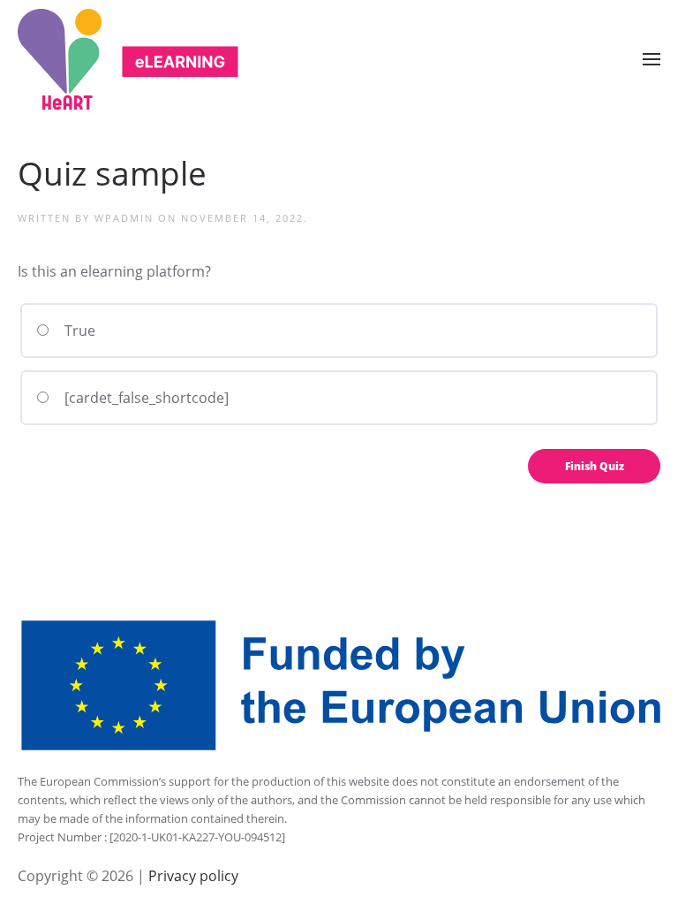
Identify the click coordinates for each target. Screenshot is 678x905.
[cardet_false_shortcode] (145, 397)
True (78, 330)
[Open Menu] (651, 59)
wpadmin (124, 217)
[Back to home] (128, 59)
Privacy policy (191, 876)
